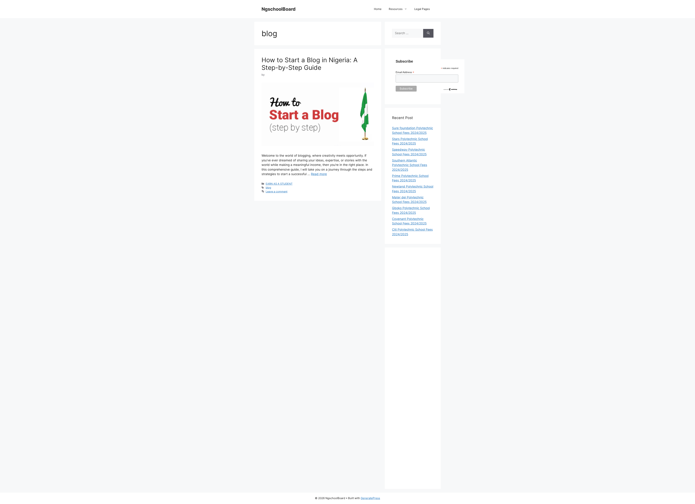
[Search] (428, 33)
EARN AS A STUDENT (279, 183)
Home (378, 9)
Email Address (405, 72)
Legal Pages (422, 9)
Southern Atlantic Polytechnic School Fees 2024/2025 (409, 165)
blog (268, 187)
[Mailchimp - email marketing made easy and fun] (450, 89)
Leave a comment (276, 191)
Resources (396, 9)
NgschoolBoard (279, 9)
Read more (319, 174)
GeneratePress (370, 498)
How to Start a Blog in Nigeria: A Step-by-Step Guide (310, 63)
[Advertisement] (412, 368)
